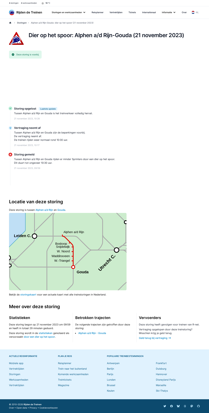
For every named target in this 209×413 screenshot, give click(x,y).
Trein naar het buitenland (72, 368)
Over (184, 12)
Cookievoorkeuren (48, 407)
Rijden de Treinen (33, 404)
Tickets (132, 12)
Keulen (110, 390)
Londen (111, 379)
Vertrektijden (116, 12)
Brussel (111, 385)
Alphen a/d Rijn (44, 209)
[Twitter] (164, 406)
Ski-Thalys (162, 390)
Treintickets (64, 379)
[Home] (11, 23)
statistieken (45, 333)
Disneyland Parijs (166, 379)
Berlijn (110, 368)
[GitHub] (198, 406)
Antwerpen (113, 363)
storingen (14, 3)
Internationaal (149, 12)
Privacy (33, 407)
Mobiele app (16, 363)
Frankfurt (161, 363)
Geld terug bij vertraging (153, 337)
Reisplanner (97, 12)
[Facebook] (171, 406)
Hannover (161, 374)
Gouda (61, 209)
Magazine (63, 385)
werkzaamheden (29, 3)
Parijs (110, 374)
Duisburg (161, 368)
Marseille (161, 385)
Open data (21, 407)
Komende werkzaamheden (73, 374)
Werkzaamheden (18, 379)
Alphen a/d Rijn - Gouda (92, 333)
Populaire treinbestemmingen (125, 356)
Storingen (22, 22)
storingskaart (28, 294)
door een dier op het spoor (39, 336)
